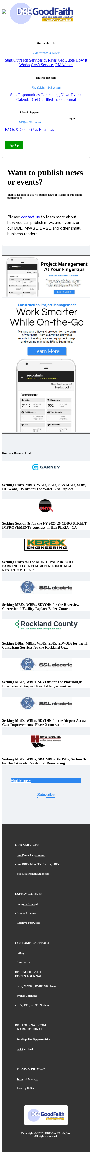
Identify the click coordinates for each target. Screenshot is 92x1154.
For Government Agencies (33, 873)
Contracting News (55, 95)
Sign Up (14, 145)
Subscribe (46, 794)
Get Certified (42, 99)
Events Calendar (27, 995)
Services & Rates (43, 60)
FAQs (20, 952)
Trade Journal (65, 99)
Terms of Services (27, 1078)
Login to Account (27, 903)
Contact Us (23, 962)
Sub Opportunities (25, 95)
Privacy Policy (26, 1088)
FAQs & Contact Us (21, 129)
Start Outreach (16, 60)
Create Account (26, 913)
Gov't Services (42, 65)
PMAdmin (64, 65)
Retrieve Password (28, 922)
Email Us (46, 129)
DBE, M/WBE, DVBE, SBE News (36, 986)
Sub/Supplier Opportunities (33, 1039)
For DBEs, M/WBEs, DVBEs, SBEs (38, 864)
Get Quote (66, 60)
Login (71, 118)
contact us (30, 217)
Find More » (21, 780)
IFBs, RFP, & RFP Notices (33, 1005)
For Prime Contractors (31, 854)
